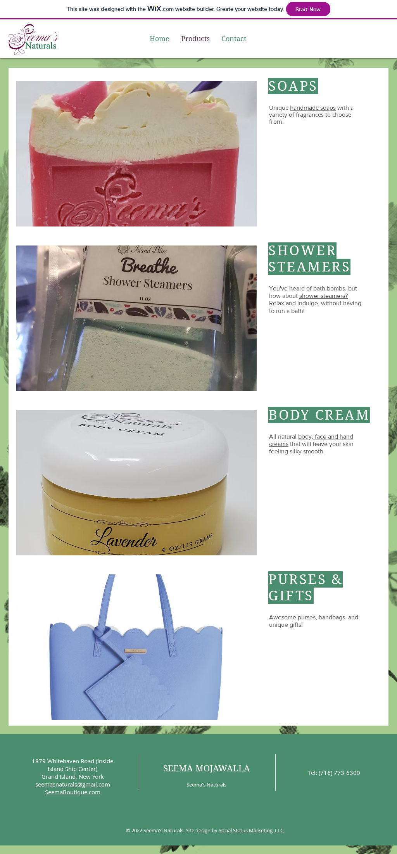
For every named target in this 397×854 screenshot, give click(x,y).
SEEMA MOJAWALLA (206, 768)
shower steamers (322, 295)
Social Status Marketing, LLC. (252, 830)
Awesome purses (292, 617)
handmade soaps (313, 107)
